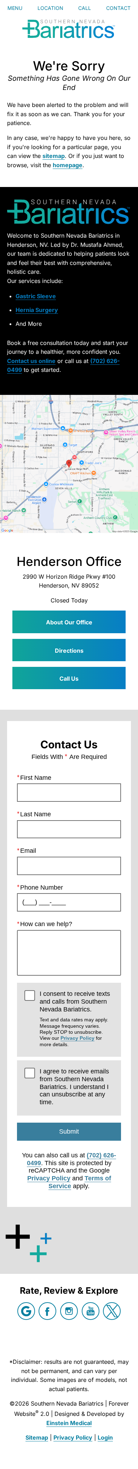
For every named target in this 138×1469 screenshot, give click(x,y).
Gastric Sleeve (36, 296)
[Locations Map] (69, 464)
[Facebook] (47, 1311)
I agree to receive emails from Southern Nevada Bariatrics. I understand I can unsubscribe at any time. (74, 1087)
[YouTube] (90, 1311)
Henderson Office (69, 561)
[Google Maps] (26, 1311)
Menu (14, 8)
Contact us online (31, 360)
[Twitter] (112, 1311)
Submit (69, 1131)
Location (50, 8)
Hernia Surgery (37, 309)
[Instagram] (69, 1311)
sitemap (53, 155)
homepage (67, 165)
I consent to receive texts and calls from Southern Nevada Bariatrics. (75, 1018)
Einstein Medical (69, 1423)
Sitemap (36, 1437)
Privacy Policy (77, 1038)
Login (105, 1437)
